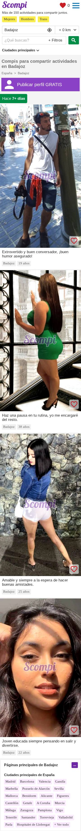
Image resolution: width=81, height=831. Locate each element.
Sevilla (59, 788)
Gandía (60, 781)
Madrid (10, 781)
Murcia (60, 803)
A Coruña (43, 803)
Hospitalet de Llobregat (33, 824)
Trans (43, 19)
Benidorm (29, 796)
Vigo (59, 810)
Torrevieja (47, 817)
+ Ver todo (61, 824)
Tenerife (11, 817)
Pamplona (45, 810)
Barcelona (27, 781)
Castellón (11, 803)
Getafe (27, 803)
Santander (28, 817)
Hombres (27, 19)
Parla (8, 824)
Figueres (63, 796)
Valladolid (65, 817)
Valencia (45, 781)
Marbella (11, 788)
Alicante (46, 796)
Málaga (10, 810)
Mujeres (9, 19)
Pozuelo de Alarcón (36, 788)
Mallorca (11, 796)
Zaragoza (26, 810)
